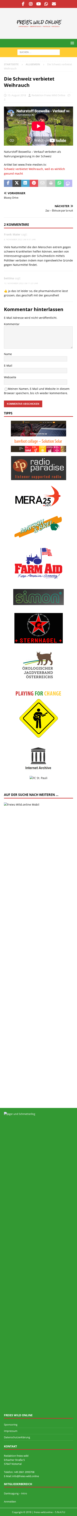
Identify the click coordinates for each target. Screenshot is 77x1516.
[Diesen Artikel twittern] (16, 183)
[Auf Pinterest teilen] (34, 183)
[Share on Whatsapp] (59, 183)
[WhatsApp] (46, 4)
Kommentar (12, 324)
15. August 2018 (17, 95)
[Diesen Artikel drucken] (51, 183)
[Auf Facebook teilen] (8, 183)
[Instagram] (30, 4)
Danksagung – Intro (15, 1493)
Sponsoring (10, 1424)
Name (8, 354)
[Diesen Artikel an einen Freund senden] (42, 183)
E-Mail (8, 365)
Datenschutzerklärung (17, 1437)
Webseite (10, 377)
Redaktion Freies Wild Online (48, 95)
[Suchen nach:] (38, 52)
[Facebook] (23, 4)
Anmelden (10, 1501)
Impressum (10, 1431)
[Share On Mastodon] (68, 183)
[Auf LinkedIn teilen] (25, 183)
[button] (71, 43)
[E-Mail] (54, 4)
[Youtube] (38, 4)
